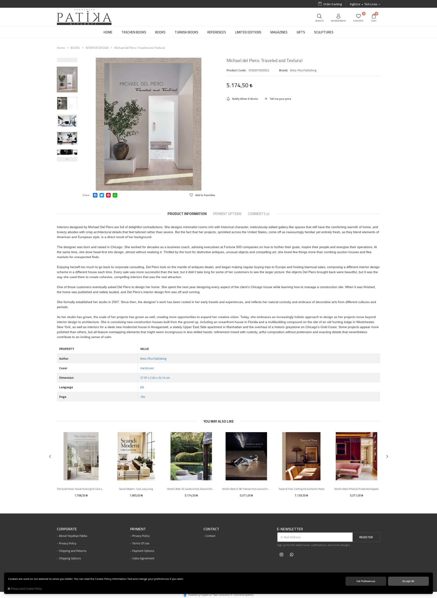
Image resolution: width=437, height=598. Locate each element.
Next (67, 159)
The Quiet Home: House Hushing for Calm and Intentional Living (81, 489)
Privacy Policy (67, 543)
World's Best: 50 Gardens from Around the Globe (191, 489)
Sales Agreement (143, 558)
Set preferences (365, 581)
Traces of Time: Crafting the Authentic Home (301, 489)
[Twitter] (101, 195)
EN (142, 387)
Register (366, 537)
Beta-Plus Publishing (153, 358)
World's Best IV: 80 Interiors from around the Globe (246, 489)
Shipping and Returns (72, 550)
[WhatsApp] (115, 195)
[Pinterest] (108, 195)
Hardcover (147, 368)
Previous (67, 60)
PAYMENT (138, 529)
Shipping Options (70, 558)
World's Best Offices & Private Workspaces (356, 489)
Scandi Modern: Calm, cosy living (136, 489)
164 (142, 396)
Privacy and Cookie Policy (26, 588)
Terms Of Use (140, 543)
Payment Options (143, 550)
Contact (210, 535)
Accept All (408, 581)
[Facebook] (95, 195)
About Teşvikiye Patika (73, 535)
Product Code (236, 70)
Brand (283, 70)
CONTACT (211, 529)
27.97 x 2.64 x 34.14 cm (155, 377)
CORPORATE (67, 529)
